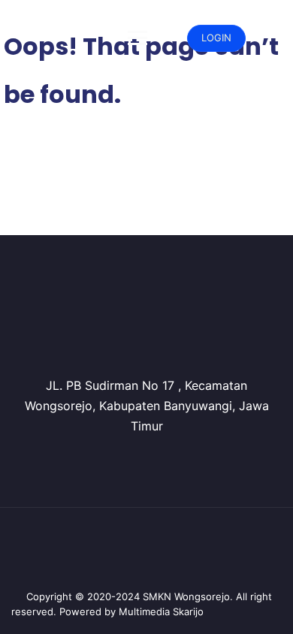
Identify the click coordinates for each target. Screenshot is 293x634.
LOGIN (216, 38)
